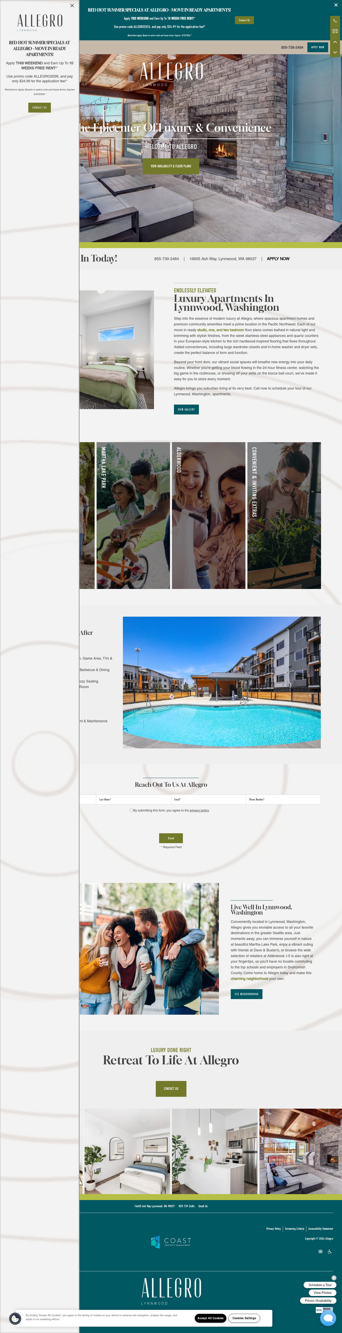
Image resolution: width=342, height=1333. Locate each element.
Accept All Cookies (211, 1318)
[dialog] (39, 666)
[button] (39, 108)
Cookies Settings (244, 1318)
